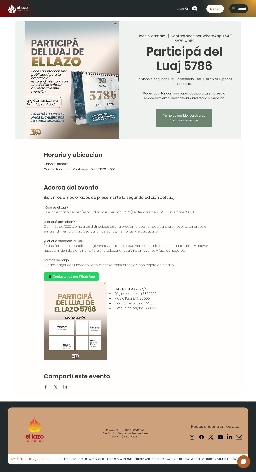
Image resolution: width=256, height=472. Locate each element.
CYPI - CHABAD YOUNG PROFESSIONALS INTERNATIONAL (159, 459)
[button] (238, 8)
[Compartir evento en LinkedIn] (65, 387)
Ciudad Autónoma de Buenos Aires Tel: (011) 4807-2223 (125, 434)
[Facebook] (201, 437)
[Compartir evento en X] (55, 387)
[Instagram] (192, 437)
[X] (211, 437)
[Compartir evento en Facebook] (46, 387)
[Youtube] (220, 437)
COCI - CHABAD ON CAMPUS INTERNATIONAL (219, 459)
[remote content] (79, 276)
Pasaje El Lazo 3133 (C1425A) (125, 430)
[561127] (239, 437)
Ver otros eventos (184, 120)
